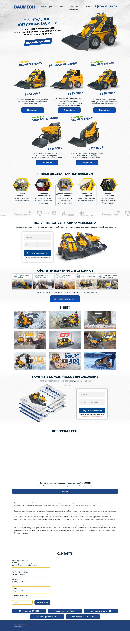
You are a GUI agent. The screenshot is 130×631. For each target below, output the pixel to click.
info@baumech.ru (18, 591)
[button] (38, 42)
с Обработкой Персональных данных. (38, 259)
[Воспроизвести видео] (30, 319)
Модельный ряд (46, 7)
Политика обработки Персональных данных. (25, 624)
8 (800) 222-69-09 (106, 6)
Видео (88, 7)
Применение (58, 7)
